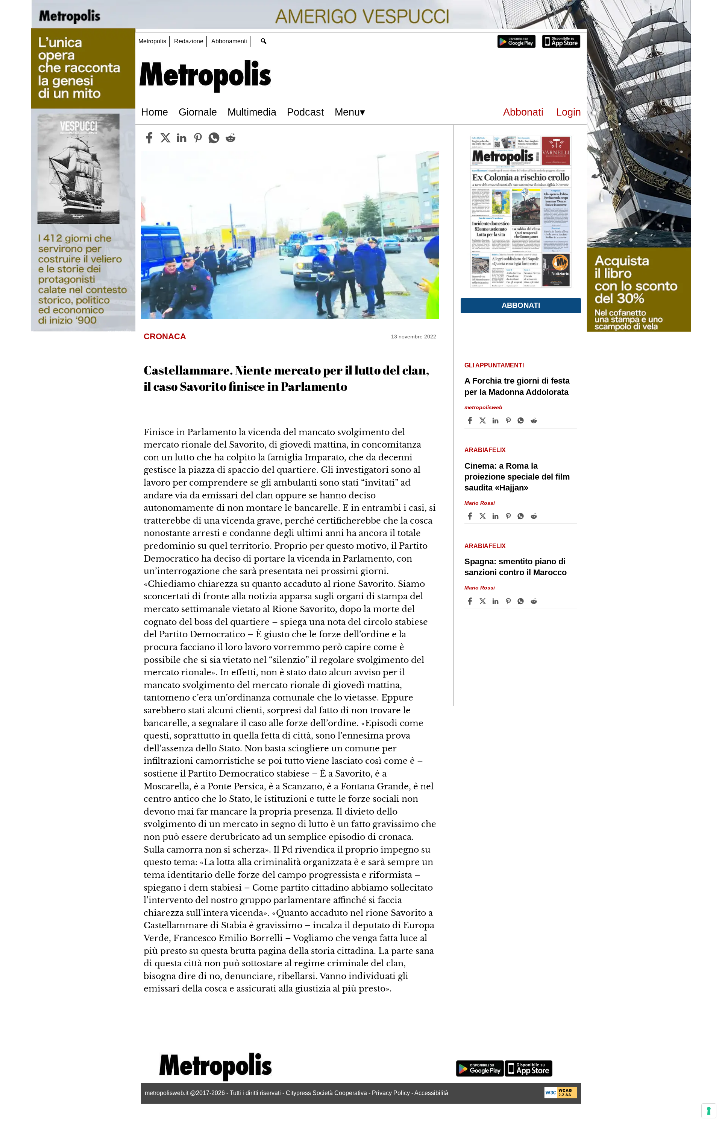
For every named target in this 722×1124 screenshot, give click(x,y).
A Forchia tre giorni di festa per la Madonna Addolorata (517, 386)
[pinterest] (197, 137)
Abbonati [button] (521, 305)
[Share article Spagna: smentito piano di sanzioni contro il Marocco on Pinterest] (509, 601)
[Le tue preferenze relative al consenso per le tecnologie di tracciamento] (709, 1111)
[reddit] (230, 137)
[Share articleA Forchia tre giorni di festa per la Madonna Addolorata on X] (483, 420)
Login (568, 112)
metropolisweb (483, 407)
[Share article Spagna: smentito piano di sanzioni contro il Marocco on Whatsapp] (521, 601)
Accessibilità (431, 1093)
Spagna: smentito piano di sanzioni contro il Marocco (515, 567)
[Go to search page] (263, 41)
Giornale (198, 112)
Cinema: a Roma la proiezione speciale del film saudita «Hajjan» (517, 476)
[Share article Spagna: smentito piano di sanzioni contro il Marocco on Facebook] (470, 601)
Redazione (188, 41)
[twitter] (165, 137)
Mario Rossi (479, 503)
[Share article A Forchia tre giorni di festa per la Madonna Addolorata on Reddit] (534, 420)
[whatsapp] (213, 137)
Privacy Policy (391, 1093)
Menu (347, 112)
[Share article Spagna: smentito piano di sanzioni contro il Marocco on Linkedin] (496, 601)
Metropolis (152, 41)
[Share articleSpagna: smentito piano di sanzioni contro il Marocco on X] (483, 601)
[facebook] (149, 137)
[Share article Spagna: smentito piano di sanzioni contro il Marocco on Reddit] (534, 601)
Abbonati (523, 112)
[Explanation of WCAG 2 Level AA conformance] (560, 1096)
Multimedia (252, 112)
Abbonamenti (229, 41)
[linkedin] (181, 137)
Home (154, 112)
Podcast (305, 112)
